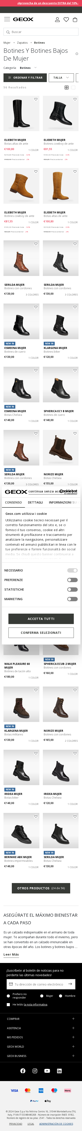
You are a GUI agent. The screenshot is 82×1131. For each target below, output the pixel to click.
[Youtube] (47, 1072)
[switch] (72, 580)
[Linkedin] (59, 1072)
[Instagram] (35, 1072)
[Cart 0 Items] (75, 21)
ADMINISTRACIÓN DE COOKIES (56, 1123)
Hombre (70, 996)
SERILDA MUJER (14, 285)
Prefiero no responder (20, 995)
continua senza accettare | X (52, 491)
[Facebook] (23, 1072)
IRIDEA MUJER (13, 794)
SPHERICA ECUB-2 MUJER (60, 664)
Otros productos (41, 888)
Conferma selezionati (41, 633)
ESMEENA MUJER (15, 348)
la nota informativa (35, 1004)
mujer (6, 43)
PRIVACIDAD (15, 1123)
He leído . (30, 1004)
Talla (57, 77)
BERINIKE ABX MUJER (18, 857)
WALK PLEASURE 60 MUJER (17, 665)
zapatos (22, 43)
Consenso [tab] (13, 502)
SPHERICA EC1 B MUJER (59, 411)
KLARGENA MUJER (55, 348)
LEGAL (31, 1123)
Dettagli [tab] (35, 502)
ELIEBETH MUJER (15, 140)
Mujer (49, 996)
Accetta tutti (41, 619)
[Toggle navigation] (6, 19)
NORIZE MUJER (53, 474)
